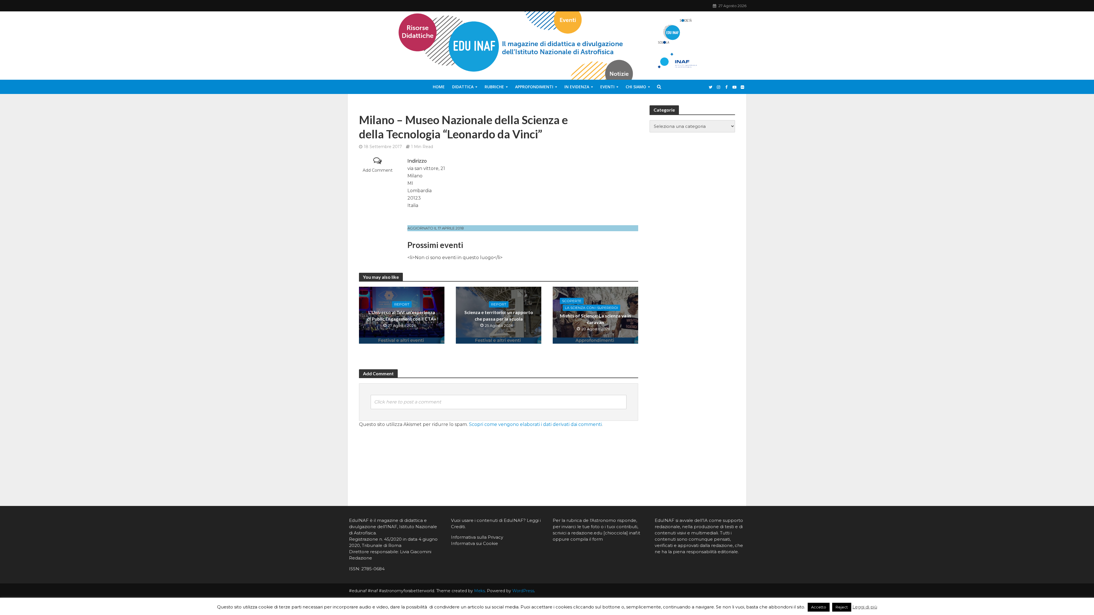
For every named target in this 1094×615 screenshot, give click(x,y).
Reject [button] (842, 607)
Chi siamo (636, 86)
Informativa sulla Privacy (477, 537)
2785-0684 (373, 568)
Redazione (360, 558)
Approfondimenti (534, 86)
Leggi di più (864, 607)
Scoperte (571, 301)
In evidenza (576, 86)
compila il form (586, 539)
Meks (479, 590)
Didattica (462, 86)
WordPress (523, 590)
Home (439, 86)
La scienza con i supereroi (591, 308)
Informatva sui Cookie (474, 543)
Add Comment (378, 170)
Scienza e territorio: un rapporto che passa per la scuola (498, 315)
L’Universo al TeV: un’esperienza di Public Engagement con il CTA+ (401, 315)
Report (401, 304)
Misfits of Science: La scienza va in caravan (595, 319)
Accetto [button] (818, 607)
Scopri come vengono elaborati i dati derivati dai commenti (535, 424)
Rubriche (494, 86)
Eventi (607, 86)
